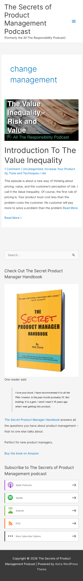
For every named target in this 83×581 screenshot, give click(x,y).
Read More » (13, 218)
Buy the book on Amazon (21, 453)
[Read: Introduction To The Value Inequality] (41, 119)
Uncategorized (33, 169)
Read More (70, 208)
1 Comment (12, 169)
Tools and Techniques (24, 173)
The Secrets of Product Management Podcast (28, 19)
